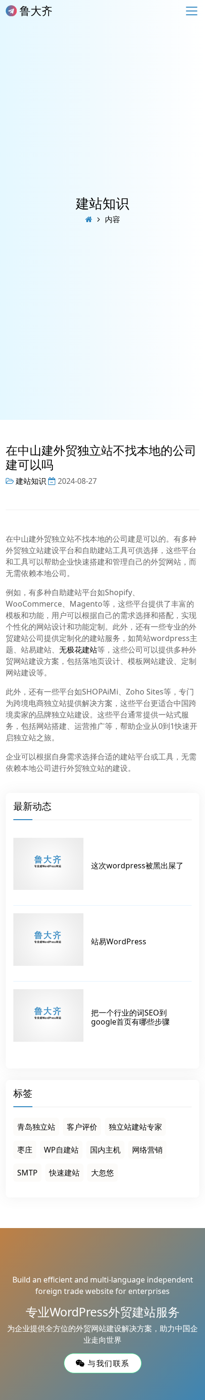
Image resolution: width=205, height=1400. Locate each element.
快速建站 (64, 1172)
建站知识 (102, 203)
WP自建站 (61, 1149)
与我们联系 (107, 1363)
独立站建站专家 (135, 1127)
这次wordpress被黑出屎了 (137, 865)
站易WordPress (118, 941)
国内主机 (105, 1149)
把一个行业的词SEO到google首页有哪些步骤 (130, 1017)
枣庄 (24, 1149)
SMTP (27, 1172)
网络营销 (147, 1149)
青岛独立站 (36, 1127)
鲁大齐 (34, 10)
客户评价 (82, 1127)
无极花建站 (78, 649)
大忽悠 (102, 1172)
